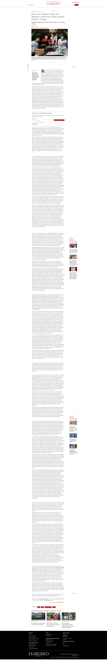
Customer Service (33, 642)
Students (54, 607)
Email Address (34, 118)
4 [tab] (45, 62)
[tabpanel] (49, 45)
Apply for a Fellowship (32, 640)
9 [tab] (53, 62)
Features (48, 600)
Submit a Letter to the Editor (34, 638)
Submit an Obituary (32, 637)
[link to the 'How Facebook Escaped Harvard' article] (73, 422)
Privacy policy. (34, 124)
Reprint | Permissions (32, 645)
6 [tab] (48, 62)
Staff (29, 634)
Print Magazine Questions (33, 648)
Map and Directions (49, 634)
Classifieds (65, 636)
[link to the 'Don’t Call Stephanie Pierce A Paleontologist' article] (73, 257)
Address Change (32, 644)
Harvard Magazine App (68, 641)
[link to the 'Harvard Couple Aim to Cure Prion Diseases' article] (73, 246)
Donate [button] (76, 4)
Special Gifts (48, 642)
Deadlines (64, 639)
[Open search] (33, 5)
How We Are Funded (49, 641)
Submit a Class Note (32, 635)
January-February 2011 (41, 27)
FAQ (64, 643)
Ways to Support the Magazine (51, 644)
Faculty (39, 607)
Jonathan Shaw (60, 602)
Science (33, 11)
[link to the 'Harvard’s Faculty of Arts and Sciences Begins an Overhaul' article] (73, 446)
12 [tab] (58, 62)
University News (34, 621)
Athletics (49, 621)
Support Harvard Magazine (52, 638)
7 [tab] (50, 62)
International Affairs (48, 607)
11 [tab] (56, 62)
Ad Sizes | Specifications (67, 638)
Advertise (65, 635)
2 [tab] (42, 62)
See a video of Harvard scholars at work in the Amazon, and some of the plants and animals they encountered (35, 76)
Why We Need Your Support (51, 645)
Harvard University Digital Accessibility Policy (62, 657)
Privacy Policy (48, 635)
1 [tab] (40, 62)
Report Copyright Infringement (73, 657)
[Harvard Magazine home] (53, 4)
